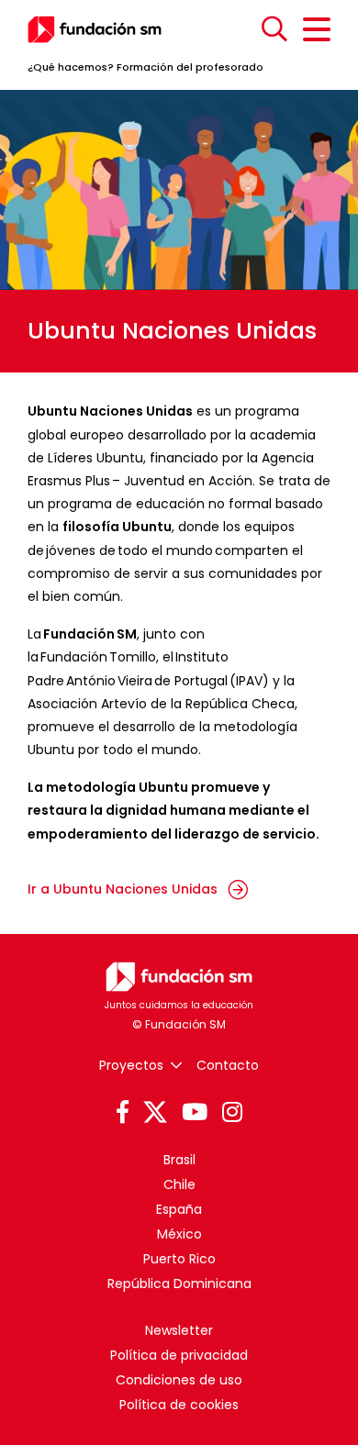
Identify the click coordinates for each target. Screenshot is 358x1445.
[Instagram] (232, 1113)
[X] (155, 1113)
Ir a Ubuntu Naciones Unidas (124, 889)
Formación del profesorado (190, 67)
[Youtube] (194, 1113)
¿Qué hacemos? (71, 67)
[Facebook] (123, 1113)
